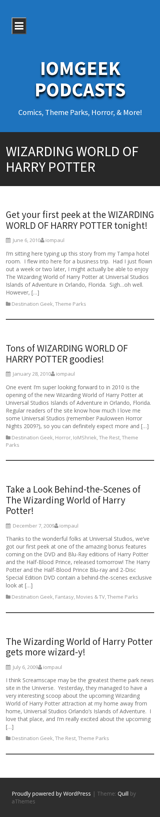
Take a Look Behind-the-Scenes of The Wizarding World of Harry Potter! (73, 500)
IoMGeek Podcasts (80, 79)
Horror (63, 437)
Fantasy (64, 596)
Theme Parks (70, 303)
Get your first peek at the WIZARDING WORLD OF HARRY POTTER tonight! (80, 220)
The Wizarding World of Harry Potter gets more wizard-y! (79, 646)
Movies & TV (90, 596)
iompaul (54, 240)
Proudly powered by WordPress (51, 793)
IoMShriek (85, 437)
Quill (123, 793)
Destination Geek (32, 303)
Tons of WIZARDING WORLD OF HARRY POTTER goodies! (67, 353)
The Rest (109, 437)
